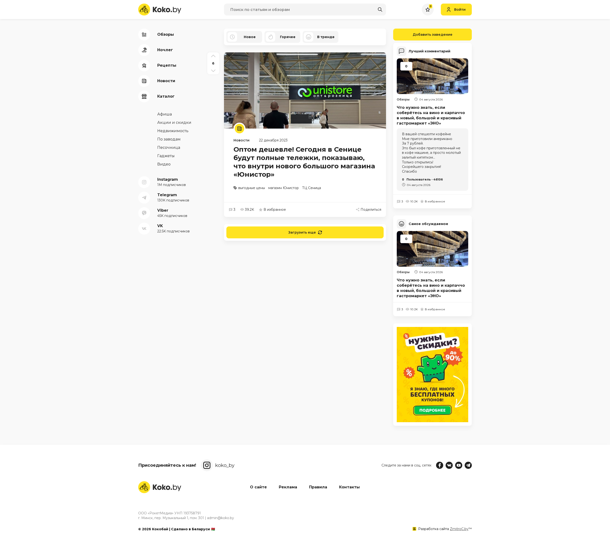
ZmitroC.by (459, 529)
